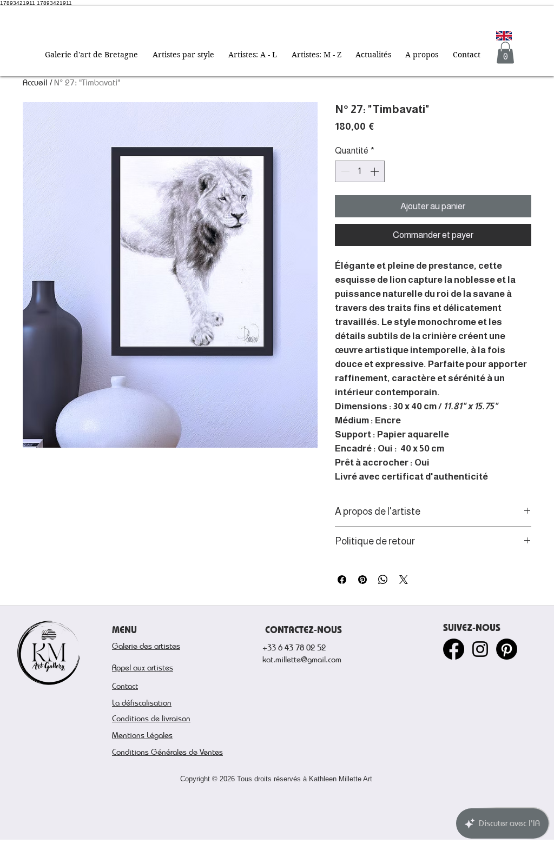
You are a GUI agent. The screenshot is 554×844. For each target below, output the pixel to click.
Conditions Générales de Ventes (167, 751)
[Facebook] (453, 649)
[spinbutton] (360, 171)
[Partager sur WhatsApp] (383, 579)
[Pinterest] (506, 649)
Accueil (35, 82)
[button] (183, 55)
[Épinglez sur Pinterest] (362, 579)
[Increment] (375, 171)
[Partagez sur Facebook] (341, 579)
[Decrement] (344, 171)
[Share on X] (403, 579)
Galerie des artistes (146, 645)
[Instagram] (480, 649)
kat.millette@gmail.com (301, 659)
